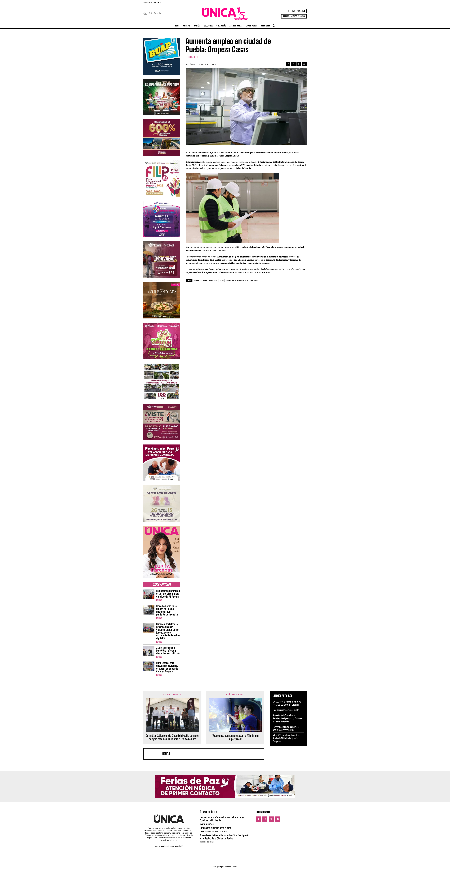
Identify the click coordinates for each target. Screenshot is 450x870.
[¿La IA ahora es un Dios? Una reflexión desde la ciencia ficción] (148, 651)
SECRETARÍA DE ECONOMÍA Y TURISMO (242, 280)
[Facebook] (288, 64)
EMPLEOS (213, 280)
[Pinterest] (298, 64)
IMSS (222, 280)
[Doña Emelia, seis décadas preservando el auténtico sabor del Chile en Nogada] (148, 666)
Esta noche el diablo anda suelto (286, 710)
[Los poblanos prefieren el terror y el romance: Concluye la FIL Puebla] (148, 594)
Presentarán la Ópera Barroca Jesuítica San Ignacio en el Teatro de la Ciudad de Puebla (287, 718)
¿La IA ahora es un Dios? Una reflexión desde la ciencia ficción (168, 650)
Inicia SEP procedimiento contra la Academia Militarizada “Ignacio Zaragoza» (286, 738)
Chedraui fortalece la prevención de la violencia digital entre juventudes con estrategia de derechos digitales (168, 631)
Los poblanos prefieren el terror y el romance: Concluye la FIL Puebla (168, 593)
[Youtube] (277, 819)
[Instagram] (264, 819)
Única (192, 64)
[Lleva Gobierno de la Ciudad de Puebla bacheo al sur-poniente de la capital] (148, 610)
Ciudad (159, 600)
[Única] (154, 754)
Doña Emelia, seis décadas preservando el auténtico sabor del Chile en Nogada (167, 667)
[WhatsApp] (304, 64)
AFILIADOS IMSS (200, 280)
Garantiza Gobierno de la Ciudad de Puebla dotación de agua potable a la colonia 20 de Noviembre (172, 737)
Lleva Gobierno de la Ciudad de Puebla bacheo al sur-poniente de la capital (167, 610)
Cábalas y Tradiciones (209, 831)
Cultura (203, 842)
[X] (293, 64)
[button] (274, 25)
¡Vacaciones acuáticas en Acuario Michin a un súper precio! (235, 737)
